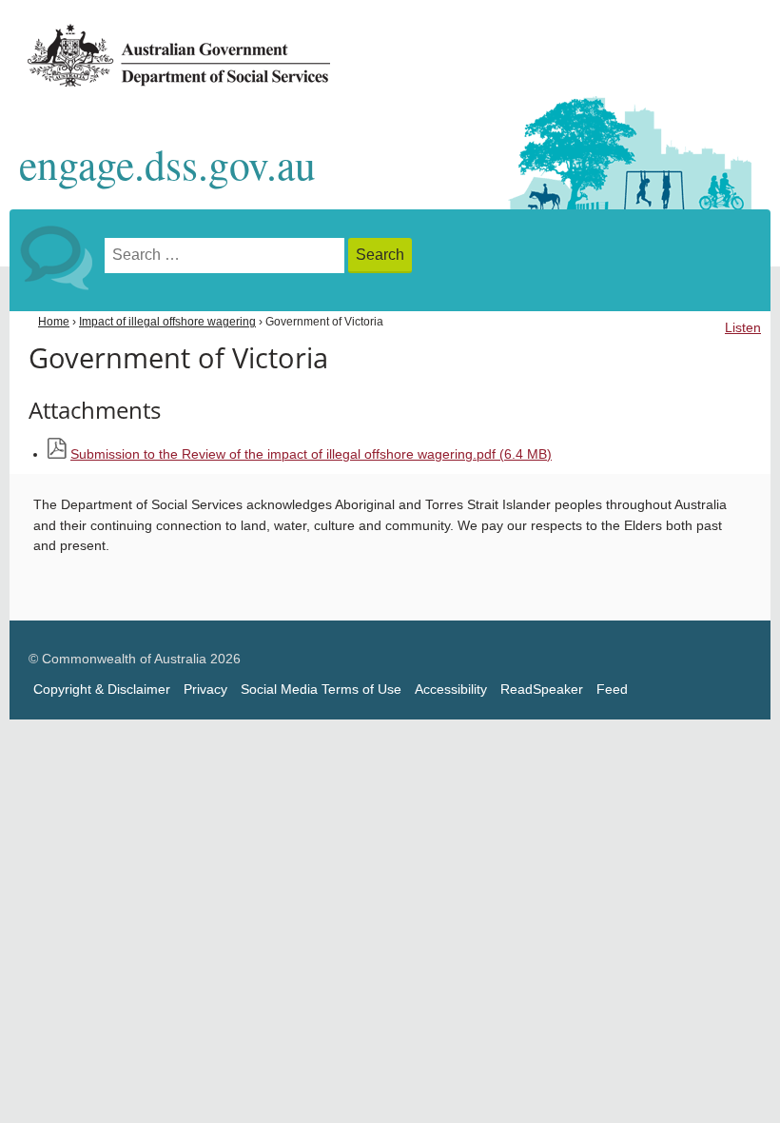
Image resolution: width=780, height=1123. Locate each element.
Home (53, 321)
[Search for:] (226, 255)
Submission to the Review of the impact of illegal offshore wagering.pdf (311, 454)
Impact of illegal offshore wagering (167, 321)
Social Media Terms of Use (321, 689)
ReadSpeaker (541, 689)
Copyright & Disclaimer (101, 689)
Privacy (205, 689)
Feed (612, 689)
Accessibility (451, 689)
